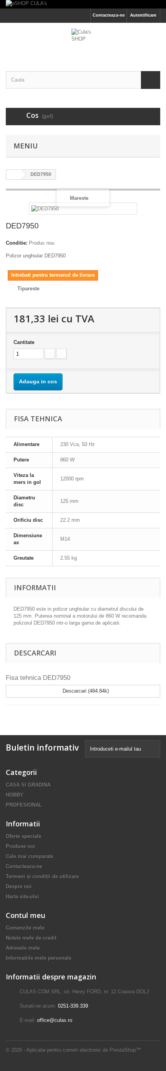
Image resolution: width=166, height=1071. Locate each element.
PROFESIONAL (24, 805)
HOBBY (15, 795)
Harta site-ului (22, 896)
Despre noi (19, 886)
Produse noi (20, 846)
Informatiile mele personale (38, 958)
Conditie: (16, 243)
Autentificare (143, 15)
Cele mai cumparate (29, 856)
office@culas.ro (54, 1020)
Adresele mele (23, 948)
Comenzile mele (25, 928)
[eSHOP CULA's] (83, 4)
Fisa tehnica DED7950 (38, 677)
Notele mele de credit (31, 938)
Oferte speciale (23, 836)
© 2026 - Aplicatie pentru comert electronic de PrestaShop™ (73, 1050)
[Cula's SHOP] (83, 40)
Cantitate (24, 342)
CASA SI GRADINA (28, 785)
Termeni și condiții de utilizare (42, 876)
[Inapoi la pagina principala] (14, 174)
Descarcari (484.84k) (85, 691)
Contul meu (25, 915)
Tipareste (28, 288)
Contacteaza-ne (109, 15)
